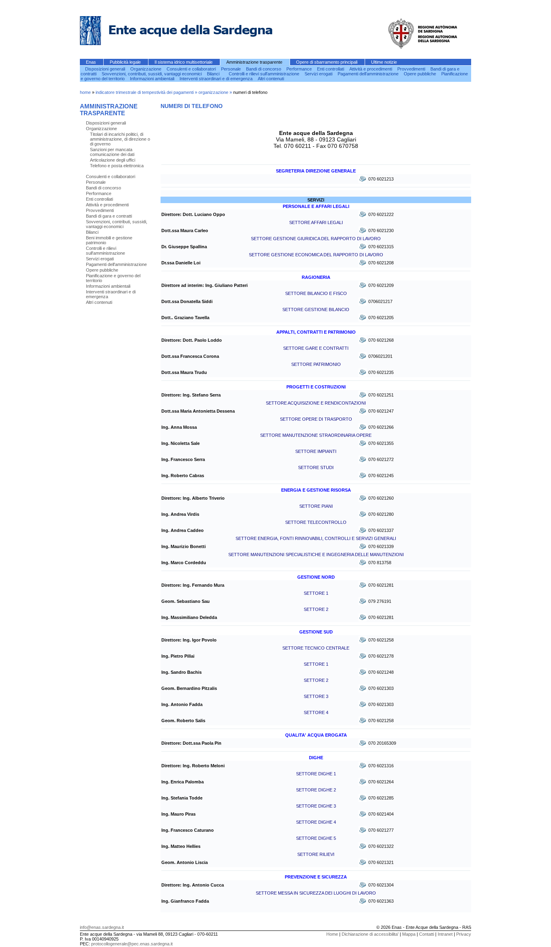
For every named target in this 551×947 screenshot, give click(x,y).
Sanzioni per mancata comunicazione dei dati (112, 152)
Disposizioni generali (105, 68)
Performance (299, 68)
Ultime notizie (384, 62)
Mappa (408, 934)
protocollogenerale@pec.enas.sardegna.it (132, 943)
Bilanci (214, 73)
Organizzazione (146, 68)
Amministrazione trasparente (255, 62)
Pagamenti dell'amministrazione (369, 73)
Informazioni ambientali (152, 78)
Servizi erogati (319, 73)
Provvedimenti (411, 68)
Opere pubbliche (420, 73)
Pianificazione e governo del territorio (113, 278)
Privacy (463, 934)
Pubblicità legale (126, 62)
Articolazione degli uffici (112, 160)
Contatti (426, 934)
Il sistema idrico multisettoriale (184, 62)
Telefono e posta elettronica (117, 165)
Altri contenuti (271, 78)
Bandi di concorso (264, 68)
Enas (91, 62)
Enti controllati (331, 68)
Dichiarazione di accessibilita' (370, 934)
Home (332, 934)
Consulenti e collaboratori (192, 68)
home (85, 92)
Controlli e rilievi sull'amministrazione (265, 73)
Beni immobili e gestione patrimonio (109, 240)
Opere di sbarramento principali (327, 62)
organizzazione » (215, 92)
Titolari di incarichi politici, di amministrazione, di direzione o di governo (120, 139)
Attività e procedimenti (371, 68)
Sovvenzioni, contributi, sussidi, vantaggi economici (152, 73)
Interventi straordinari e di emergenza (216, 78)
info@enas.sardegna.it (102, 927)
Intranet (445, 934)
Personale (231, 68)
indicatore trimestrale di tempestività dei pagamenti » (147, 92)
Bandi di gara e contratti (109, 216)
